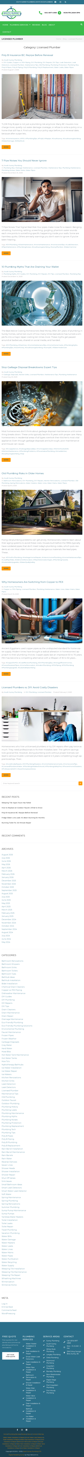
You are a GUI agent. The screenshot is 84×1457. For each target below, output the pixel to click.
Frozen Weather (9, 1039)
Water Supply (8, 1266)
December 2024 (9, 919)
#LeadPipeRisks (8, 560)
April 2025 (6, 907)
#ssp (22, 454)
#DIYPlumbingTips (45, 663)
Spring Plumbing (10, 1201)
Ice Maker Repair (9, 1071)
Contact (34, 1434)
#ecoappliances (12, 449)
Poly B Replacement (45, 67)
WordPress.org (8, 1313)
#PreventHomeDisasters (71, 766)
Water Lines (42, 483)
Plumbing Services (14, 1434)
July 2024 (6, 936)
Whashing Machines (11, 1278)
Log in (5, 1304)
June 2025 (6, 900)
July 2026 (6, 858)
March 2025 (7, 910)
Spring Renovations (17, 483)
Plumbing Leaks (9, 1110)
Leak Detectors (9, 1087)
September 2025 (9, 890)
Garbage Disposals (11, 375)
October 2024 (8, 926)
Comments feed (9, 1310)
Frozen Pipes (8, 1035)
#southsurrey (57, 138)
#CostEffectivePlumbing (28, 663)
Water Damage (9, 1240)
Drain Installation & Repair (27, 1446)
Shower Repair (8, 1175)
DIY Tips (56, 62)
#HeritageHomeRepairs (32, 557)
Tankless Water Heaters (12, 1217)
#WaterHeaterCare (59, 347)
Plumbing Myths (10, 274)
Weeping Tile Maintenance (14, 1272)
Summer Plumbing (10, 1207)
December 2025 (9, 881)
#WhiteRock (19, 141)
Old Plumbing (44, 65)
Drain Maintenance (11, 1013)
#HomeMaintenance (42, 245)
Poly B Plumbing (30, 67)
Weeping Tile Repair (11, 1275)
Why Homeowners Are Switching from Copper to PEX (32, 582)
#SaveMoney (19, 347)
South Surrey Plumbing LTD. (32, 1451)
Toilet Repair (7, 1227)
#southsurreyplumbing (72, 138)
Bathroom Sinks (9, 967)
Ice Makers (6, 1074)
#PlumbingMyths (70, 345)
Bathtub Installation (11, 980)
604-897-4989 (51, 13)
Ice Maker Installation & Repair (30, 1448)
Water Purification (10, 1259)
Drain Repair (7, 1016)
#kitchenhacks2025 (61, 449)
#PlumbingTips (31, 138)
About (29, 1434)
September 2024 (9, 929)
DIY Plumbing (36, 62)
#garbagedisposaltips (27, 449)
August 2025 (7, 894)
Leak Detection (65, 62)
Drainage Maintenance (24, 168)
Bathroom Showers (10, 964)
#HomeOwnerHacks (55, 345)
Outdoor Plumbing (10, 1103)
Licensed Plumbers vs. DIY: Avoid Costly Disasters (30, 687)
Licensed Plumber (17, 65)
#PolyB (41, 138)
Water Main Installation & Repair (26, 1444)
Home (58, 39)
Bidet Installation (10, 984)
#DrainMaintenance (25, 245)
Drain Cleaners (8, 1010)
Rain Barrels (7, 1155)
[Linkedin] (26, 1430)
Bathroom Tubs (9, 974)
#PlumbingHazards (60, 560)
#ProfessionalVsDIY (9, 769)
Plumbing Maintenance (71, 168)
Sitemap (41, 1434)
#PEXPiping (56, 665)
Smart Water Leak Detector (14, 1191)
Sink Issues (7, 1181)
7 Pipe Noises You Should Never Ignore (24, 160)
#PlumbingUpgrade (9, 668)
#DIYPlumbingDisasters (31, 764)
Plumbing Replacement (13, 1126)
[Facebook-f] (17, 1430)
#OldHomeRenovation (23, 560)
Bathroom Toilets (10, 971)
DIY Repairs (47, 62)
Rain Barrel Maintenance (13, 1152)
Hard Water (7, 1048)
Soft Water (6, 1194)
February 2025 (8, 913)
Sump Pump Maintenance (14, 1210)
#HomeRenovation (27, 665)
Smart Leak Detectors (12, 1188)
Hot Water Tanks (9, 1058)
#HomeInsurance (12, 138)
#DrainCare (22, 345)
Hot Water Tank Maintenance (15, 1055)
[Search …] (81, 24)
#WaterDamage (8, 141)
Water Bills (6, 1236)
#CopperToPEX (12, 663)
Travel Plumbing (9, 1230)
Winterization (8, 1282)
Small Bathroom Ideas (12, 1185)
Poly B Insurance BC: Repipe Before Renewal (27, 55)
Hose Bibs (6, 1052)
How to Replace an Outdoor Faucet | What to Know (22, 808)
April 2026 (6, 868)
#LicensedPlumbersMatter (12, 766)
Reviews (23, 1434)
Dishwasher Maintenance (13, 993)
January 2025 (7, 916)
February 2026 (8, 874)
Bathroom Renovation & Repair (28, 1441)
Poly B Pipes (6, 67)
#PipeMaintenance (9, 247)
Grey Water (7, 1045)
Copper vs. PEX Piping (21, 62)
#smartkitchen (61, 451)
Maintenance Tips (31, 65)
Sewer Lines (7, 1165)
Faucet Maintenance (11, 1032)
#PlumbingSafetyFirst (53, 766)
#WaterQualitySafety (27, 562)
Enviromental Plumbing (13, 1029)
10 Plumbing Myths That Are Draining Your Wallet (30, 266)
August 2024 (7, 932)
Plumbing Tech (9, 1129)
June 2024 (6, 939)
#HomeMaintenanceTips (37, 345)
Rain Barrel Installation (12, 1149)
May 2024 (6, 942)
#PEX (22, 138)
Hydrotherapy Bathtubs (12, 1065)
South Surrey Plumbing (13, 60)
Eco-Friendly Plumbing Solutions (17, 1026)
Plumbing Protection (59, 65)
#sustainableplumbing (26, 668)
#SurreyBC (48, 347)
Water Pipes (69, 67)
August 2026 (7, 855)
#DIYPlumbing (12, 245)
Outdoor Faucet (9, 1100)
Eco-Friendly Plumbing (12, 1022)
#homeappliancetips (45, 449)
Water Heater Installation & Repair (13, 1437)
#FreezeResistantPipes (10, 665)
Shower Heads (8, 1168)
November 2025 (9, 884)
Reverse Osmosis (9, 1162)
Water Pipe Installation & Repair (30, 1439)
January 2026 (7, 877)
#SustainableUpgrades (10, 562)
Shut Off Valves (8, 1178)
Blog (64, 39)
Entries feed (7, 1307)
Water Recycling (9, 1262)
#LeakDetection (72, 245)
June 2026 (6, 861)
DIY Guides (8, 62)
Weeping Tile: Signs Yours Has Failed (16, 803)
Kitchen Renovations (52, 481)
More (6, 147)
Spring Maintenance (11, 1197)
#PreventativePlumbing (45, 451)
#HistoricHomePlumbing (51, 557)
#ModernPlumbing (43, 665)
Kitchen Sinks (24, 375)
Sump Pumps (8, 1214)
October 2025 (8, 887)
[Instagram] (22, 1430)
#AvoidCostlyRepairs (14, 764)
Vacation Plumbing (11, 1233)
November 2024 (9, 923)
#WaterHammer (70, 247)
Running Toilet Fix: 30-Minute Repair (16, 823)
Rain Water (7, 1159)
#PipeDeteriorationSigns (42, 560)
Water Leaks (59, 67)
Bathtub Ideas (8, 977)
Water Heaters (31, 483)
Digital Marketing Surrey (16, 1455)
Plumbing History (10, 1107)
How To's (6, 1061)
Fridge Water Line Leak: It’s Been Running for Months (23, 818)
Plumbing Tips (73, 65)
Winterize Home (9, 1285)
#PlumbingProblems (27, 451)
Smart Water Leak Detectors (34, 1437)
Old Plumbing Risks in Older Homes (23, 473)
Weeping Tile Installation (13, 1269)
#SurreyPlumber (56, 247)
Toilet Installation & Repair (11, 1439)
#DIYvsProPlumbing (14, 557)
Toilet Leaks (7, 1223)
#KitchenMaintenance (10, 451)
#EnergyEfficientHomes (62, 663)
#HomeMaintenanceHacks (52, 764)
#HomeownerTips (58, 245)
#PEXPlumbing (68, 665)
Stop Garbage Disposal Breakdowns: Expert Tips (29, 367)
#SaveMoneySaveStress (26, 769)
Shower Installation (11, 1171)
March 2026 (7, 871)
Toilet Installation (10, 1220)
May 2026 (6, 864)
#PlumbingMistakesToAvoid (33, 766)
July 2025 (6, 897)
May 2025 (6, 903)
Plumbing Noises (8, 170)
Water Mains (20, 170)
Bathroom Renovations (13, 481)
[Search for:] (39, 783)
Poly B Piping (17, 67)
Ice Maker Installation (12, 1068)
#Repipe (47, 138)
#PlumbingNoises (24, 247)
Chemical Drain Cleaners (13, 987)
